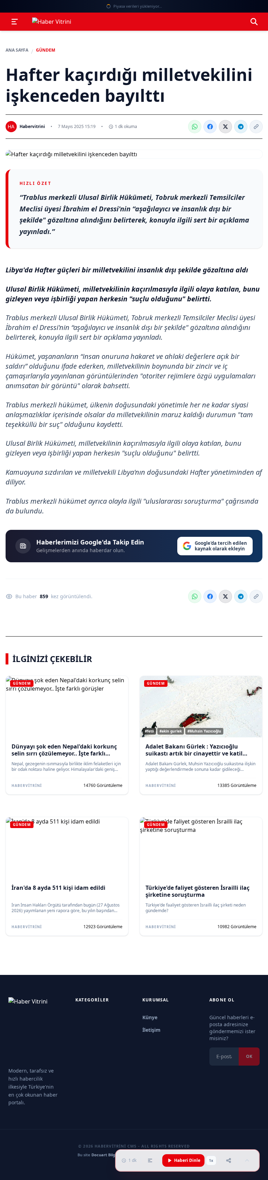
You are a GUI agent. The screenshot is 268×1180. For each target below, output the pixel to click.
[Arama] (254, 21)
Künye (149, 1017)
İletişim (151, 1030)
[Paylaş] (228, 1160)
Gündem (45, 50)
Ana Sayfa (17, 50)
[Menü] (14, 21)
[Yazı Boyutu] (150, 1160)
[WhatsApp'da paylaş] (194, 126)
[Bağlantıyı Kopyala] (256, 126)
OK (249, 1056)
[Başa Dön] (247, 1160)
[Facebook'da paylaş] (210, 126)
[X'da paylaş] (225, 126)
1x (211, 1160)
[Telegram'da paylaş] (240, 126)
